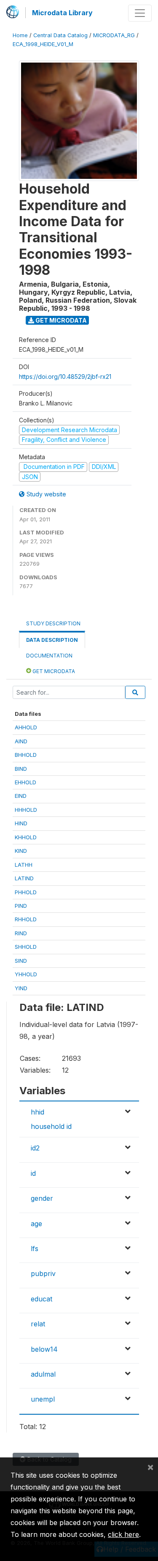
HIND (21, 823)
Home (20, 35)
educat (41, 1299)
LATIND (24, 878)
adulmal (43, 1374)
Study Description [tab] (53, 623)
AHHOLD (26, 727)
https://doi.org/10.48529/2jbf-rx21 (65, 376)
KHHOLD (26, 837)
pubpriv (43, 1273)
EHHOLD (25, 782)
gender (42, 1198)
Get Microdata (60, 320)
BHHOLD (26, 754)
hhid (37, 1112)
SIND (21, 960)
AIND (21, 741)
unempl (43, 1399)
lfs (34, 1248)
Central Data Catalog (60, 35)
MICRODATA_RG (114, 35)
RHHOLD (26, 919)
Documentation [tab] (49, 655)
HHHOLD (26, 809)
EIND (21, 795)
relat (38, 1324)
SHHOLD (26, 946)
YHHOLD (26, 974)
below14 (44, 1349)
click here (123, 1534)
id (33, 1173)
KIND (21, 850)
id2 (35, 1148)
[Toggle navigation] (140, 13)
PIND (21, 905)
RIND (21, 933)
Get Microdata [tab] (53, 671)
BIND (21, 768)
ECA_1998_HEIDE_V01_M (43, 44)
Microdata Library (62, 12)
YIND (21, 988)
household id (51, 1126)
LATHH (23, 864)
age (36, 1223)
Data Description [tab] (52, 640)
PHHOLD (26, 892)
